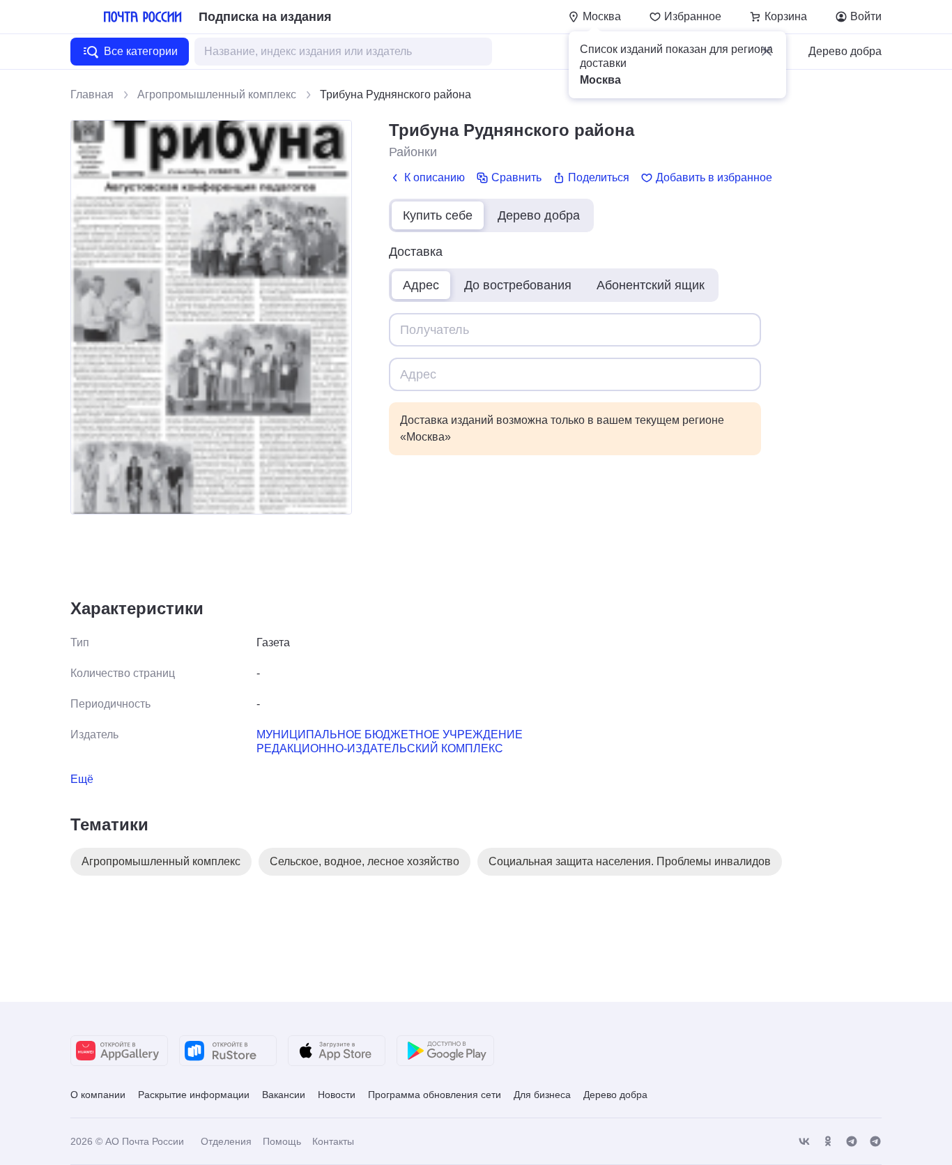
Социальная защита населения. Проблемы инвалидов (630, 861)
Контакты (333, 1141)
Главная (92, 94)
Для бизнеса (542, 1094)
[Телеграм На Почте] (851, 1141)
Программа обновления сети (434, 1094)
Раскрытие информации (193, 1094)
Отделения (226, 1141)
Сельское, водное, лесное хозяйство (364, 861)
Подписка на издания (265, 17)
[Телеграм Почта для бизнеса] (875, 1141)
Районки (413, 152)
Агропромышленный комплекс (216, 94)
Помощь (282, 1141)
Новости (336, 1094)
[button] (766, 51)
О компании (97, 1094)
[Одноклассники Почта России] (828, 1141)
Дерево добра (845, 51)
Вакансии (283, 1094)
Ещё (81, 779)
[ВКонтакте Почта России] (804, 1141)
